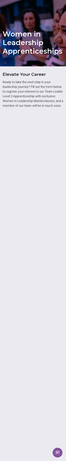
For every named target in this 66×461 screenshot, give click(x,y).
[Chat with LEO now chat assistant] (57, 453)
